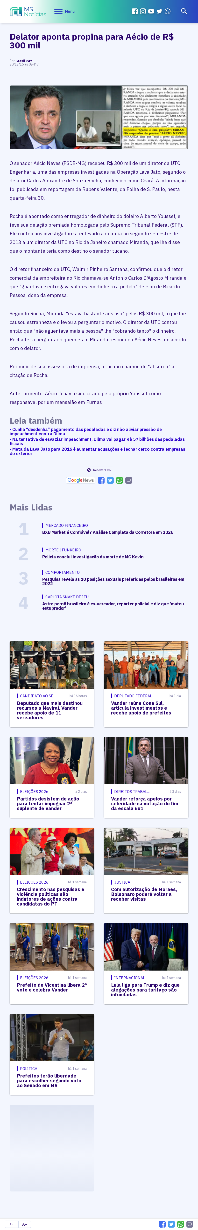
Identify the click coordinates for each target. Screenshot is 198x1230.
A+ (24, 1224)
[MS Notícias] (28, 12)
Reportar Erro (102, 470)
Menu (70, 11)
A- (11, 1224)
